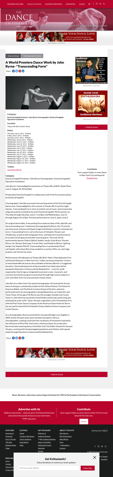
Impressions (10, 433)
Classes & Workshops (27, 436)
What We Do (64, 439)
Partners (63, 448)
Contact (8, 464)
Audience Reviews (53, 4)
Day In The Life (11, 439)
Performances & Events (32, 56)
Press (61, 442)
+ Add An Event (91, 127)
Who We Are (64, 433)
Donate (84, 421)
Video (8, 448)
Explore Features (15, 4)
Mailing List (42, 433)
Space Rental (24, 442)
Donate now (92, 178)
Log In (8, 461)
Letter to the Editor (44, 442)
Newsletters (65, 445)
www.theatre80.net (14, 170)
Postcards (9, 436)
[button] (88, 4)
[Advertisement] (92, 151)
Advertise (70, 4)
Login (82, 4)
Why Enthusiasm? (66, 436)
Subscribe (87, 468)
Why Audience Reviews (48, 439)
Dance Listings (34, 4)
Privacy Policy (10, 470)
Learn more (32, 419)
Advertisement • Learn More (56, 43)
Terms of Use (10, 467)
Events (22, 433)
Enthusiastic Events (44, 445)
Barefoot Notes (11, 445)
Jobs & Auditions (25, 439)
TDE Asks (9, 442)
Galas (21, 445)
